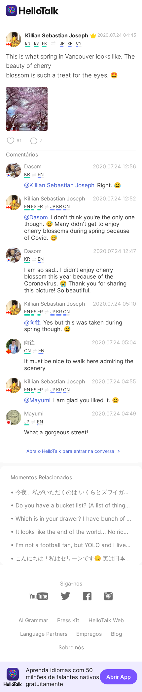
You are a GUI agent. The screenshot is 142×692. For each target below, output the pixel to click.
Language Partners (43, 633)
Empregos (89, 633)
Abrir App (118, 676)
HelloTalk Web (106, 620)
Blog (116, 633)
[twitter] (65, 596)
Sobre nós (71, 647)
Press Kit (68, 620)
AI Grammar (33, 620)
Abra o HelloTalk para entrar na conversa (70, 451)
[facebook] (87, 596)
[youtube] (38, 596)
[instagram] (108, 596)
